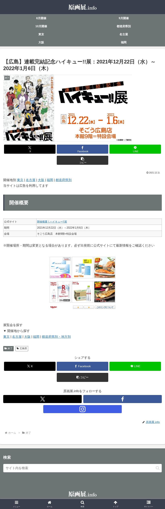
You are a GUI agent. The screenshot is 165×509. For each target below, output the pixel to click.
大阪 (41, 180)
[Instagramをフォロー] (82, 409)
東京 (20, 180)
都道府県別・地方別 (56, 336)
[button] (82, 160)
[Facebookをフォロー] (122, 399)
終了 (10, 348)
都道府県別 (64, 180)
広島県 (23, 348)
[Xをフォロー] (42, 399)
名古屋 (30, 180)
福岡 (50, 180)
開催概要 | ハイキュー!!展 (52, 221)
